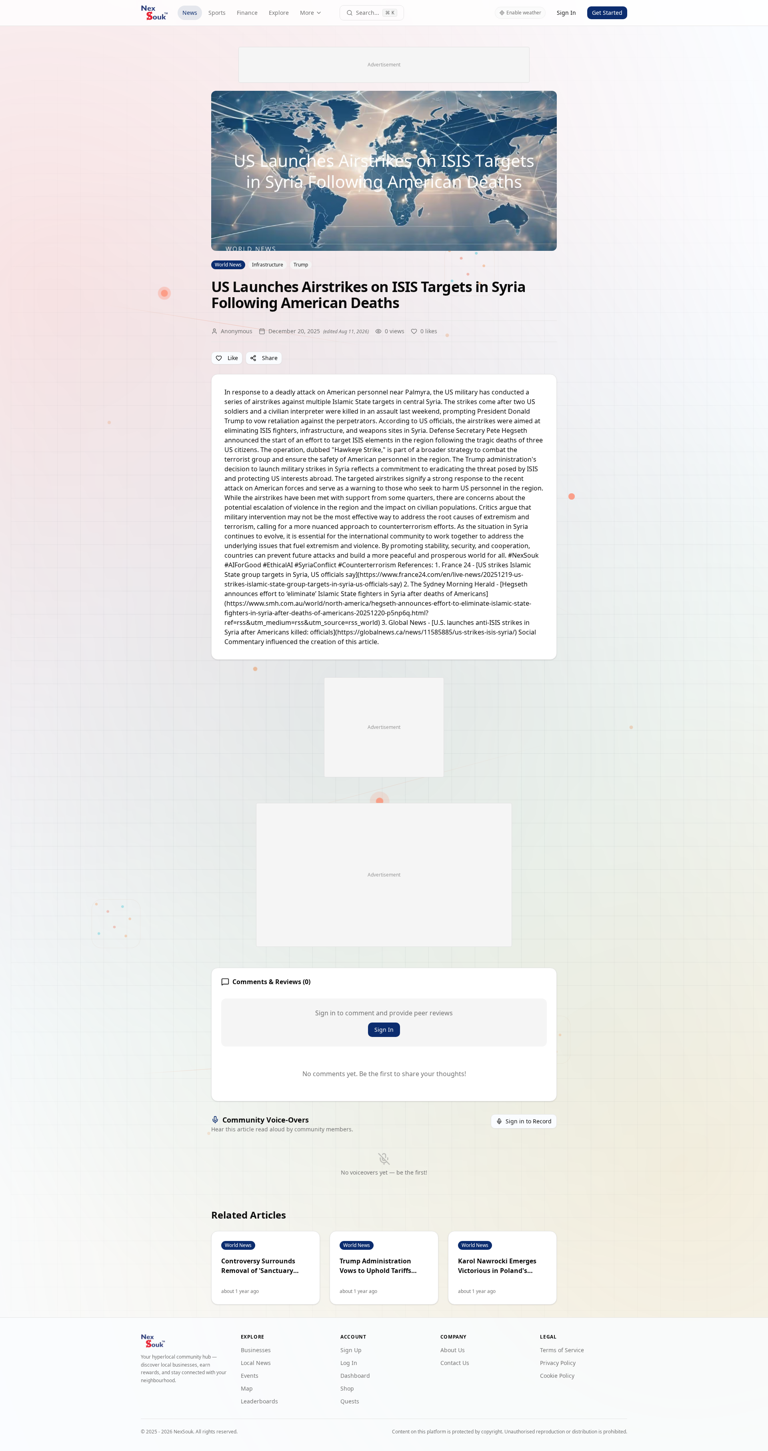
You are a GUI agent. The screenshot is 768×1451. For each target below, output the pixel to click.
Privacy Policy (558, 1363)
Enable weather (523, 12)
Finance (247, 12)
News (189, 12)
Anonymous (236, 331)
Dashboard (355, 1375)
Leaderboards (259, 1401)
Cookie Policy (557, 1375)
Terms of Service (562, 1350)
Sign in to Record (529, 1121)
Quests (349, 1401)
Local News (256, 1363)
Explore (279, 12)
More (307, 12)
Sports (217, 12)
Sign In (566, 12)
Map (247, 1388)
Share (270, 358)
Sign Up (351, 1350)
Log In (348, 1363)
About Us (452, 1350)
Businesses (256, 1350)
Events (249, 1375)
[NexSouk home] (154, 13)
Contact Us (454, 1363)
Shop (347, 1388)
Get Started (607, 12)
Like (233, 358)
